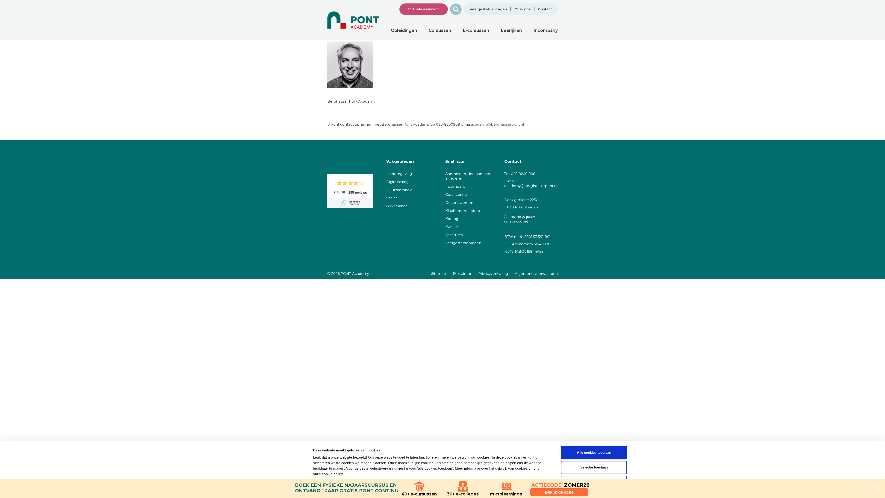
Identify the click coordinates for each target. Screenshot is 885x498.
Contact (545, 9)
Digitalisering (397, 182)
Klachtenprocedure (462, 210)
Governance (397, 206)
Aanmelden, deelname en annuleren (468, 176)
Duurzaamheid (399, 190)
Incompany (455, 186)
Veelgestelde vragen (488, 9)
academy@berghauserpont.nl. (531, 186)
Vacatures (454, 235)
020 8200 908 (523, 174)
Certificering (456, 194)
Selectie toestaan (594, 467)
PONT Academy (355, 273)
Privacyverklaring (493, 273)
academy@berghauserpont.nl (497, 124)
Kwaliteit (452, 227)
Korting (451, 218)
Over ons (522, 9)
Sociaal (392, 198)
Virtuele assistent (423, 9)
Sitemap (438, 273)
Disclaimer (462, 273)
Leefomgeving (399, 174)
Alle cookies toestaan (594, 452)
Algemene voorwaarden (536, 273)
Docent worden (459, 202)
